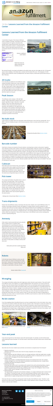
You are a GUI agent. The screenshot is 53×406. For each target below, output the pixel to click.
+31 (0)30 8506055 (6, 397)
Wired (6, 327)
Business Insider (43, 133)
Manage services (29, 398)
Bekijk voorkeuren (47, 401)
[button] (50, 390)
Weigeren (38, 401)
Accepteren (30, 401)
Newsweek (23, 270)
